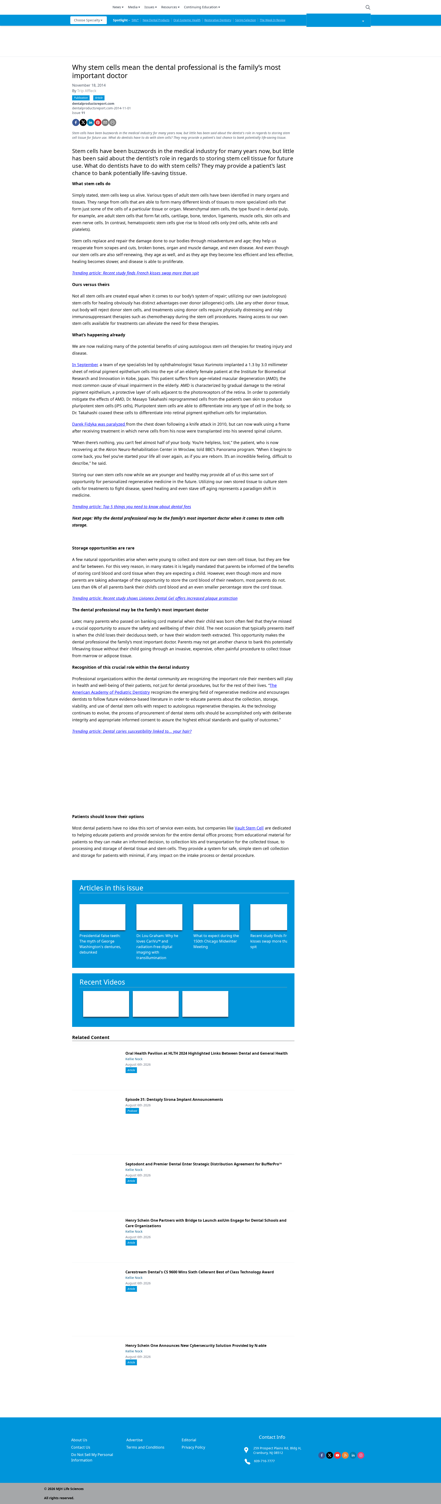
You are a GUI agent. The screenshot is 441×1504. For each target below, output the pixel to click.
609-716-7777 (264, 1461)
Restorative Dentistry (217, 20)
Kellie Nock (133, 1059)
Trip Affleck (86, 90)
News (117, 7)
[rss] (345, 1455)
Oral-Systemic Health (187, 20)
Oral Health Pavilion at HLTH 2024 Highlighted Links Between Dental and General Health (206, 1053)
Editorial (189, 1439)
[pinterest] (98, 122)
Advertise (134, 1439)
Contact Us (80, 1447)
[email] (105, 122)
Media (133, 7)
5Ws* (135, 20)
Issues (149, 7)
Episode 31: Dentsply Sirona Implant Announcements (174, 1099)
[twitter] (83, 122)
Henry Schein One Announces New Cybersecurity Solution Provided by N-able (195, 1345)
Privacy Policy (193, 1447)
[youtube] (337, 1455)
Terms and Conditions (145, 1447)
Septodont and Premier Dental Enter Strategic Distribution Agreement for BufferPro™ (203, 1164)
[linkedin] (90, 122)
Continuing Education (201, 7)
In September (84, 364)
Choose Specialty (87, 20)
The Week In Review (272, 20)
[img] (88, 7)
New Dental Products (156, 20)
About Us (79, 1439)
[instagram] (360, 1455)
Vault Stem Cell (249, 828)
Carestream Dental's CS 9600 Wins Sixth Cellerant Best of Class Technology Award (199, 1272)
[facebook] (75, 122)
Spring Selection (245, 20)
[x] (329, 1455)
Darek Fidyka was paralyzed (99, 424)
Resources (169, 7)
